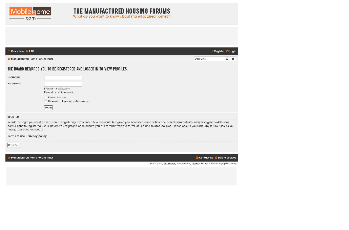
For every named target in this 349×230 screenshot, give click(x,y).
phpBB (195, 164)
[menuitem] (29, 51)
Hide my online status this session (68, 101)
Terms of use (16, 136)
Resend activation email (58, 92)
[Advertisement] (121, 36)
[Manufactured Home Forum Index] (30, 13)
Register (13, 145)
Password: (13, 83)
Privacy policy (37, 136)
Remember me (56, 97)
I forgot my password (57, 88)
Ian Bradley (170, 164)
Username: (14, 77)
